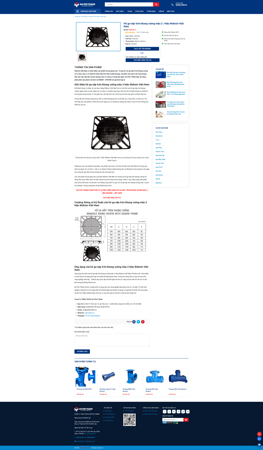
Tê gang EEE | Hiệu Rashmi (154, 389)
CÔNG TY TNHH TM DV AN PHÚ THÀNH (83, 409)
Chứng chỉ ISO (109, 417)
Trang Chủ (109, 11)
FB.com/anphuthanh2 (92, 316)
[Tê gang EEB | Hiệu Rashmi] (131, 377)
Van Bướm (159, 136)
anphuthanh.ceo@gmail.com (86, 441)
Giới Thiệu (108, 411)
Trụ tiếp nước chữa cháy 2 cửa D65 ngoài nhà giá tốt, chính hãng (176, 104)
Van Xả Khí (159, 175)
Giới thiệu (119, 11)
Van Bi (158, 179)
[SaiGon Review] (175, 422)
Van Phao (159, 147)
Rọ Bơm (158, 144)
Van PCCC (159, 167)
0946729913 (181, 4)
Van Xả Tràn (160, 163)
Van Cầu (158, 171)
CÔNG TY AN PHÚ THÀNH (84, 4)
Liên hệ (161, 11)
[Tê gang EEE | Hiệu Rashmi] (154, 377)
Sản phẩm (84, 16)
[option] (98, 36)
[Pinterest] (142, 321)
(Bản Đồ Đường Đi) (89, 433)
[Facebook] (134, 321)
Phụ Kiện (91, 16)
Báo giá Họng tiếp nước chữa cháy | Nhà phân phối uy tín (175, 84)
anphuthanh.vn (90, 313)
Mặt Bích (159, 183)
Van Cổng (159, 132)
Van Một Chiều (160, 159)
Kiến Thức (171, 11)
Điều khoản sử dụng (150, 414)
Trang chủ (77, 16)
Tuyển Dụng (151, 11)
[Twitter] (138, 321)
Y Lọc (157, 140)
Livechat (259, 445)
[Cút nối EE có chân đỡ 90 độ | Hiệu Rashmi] (177, 377)
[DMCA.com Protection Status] (167, 422)
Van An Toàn (160, 151)
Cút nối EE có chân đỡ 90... (177, 389)
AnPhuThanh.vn (85, 448)
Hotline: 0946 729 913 (142, 60)
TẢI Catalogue (129, 411)
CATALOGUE (139, 11)
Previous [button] (77, 381)
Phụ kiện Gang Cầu (100, 16)
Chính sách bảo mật (150, 411)
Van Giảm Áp (160, 155)
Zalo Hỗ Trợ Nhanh (142, 49)
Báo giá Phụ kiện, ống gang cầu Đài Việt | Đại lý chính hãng (176, 74)
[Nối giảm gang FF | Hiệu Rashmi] (85, 377)
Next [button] (185, 381)
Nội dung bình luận (81, 332)
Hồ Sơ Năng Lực (110, 414)
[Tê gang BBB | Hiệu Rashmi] (108, 377)
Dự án (130, 11)
